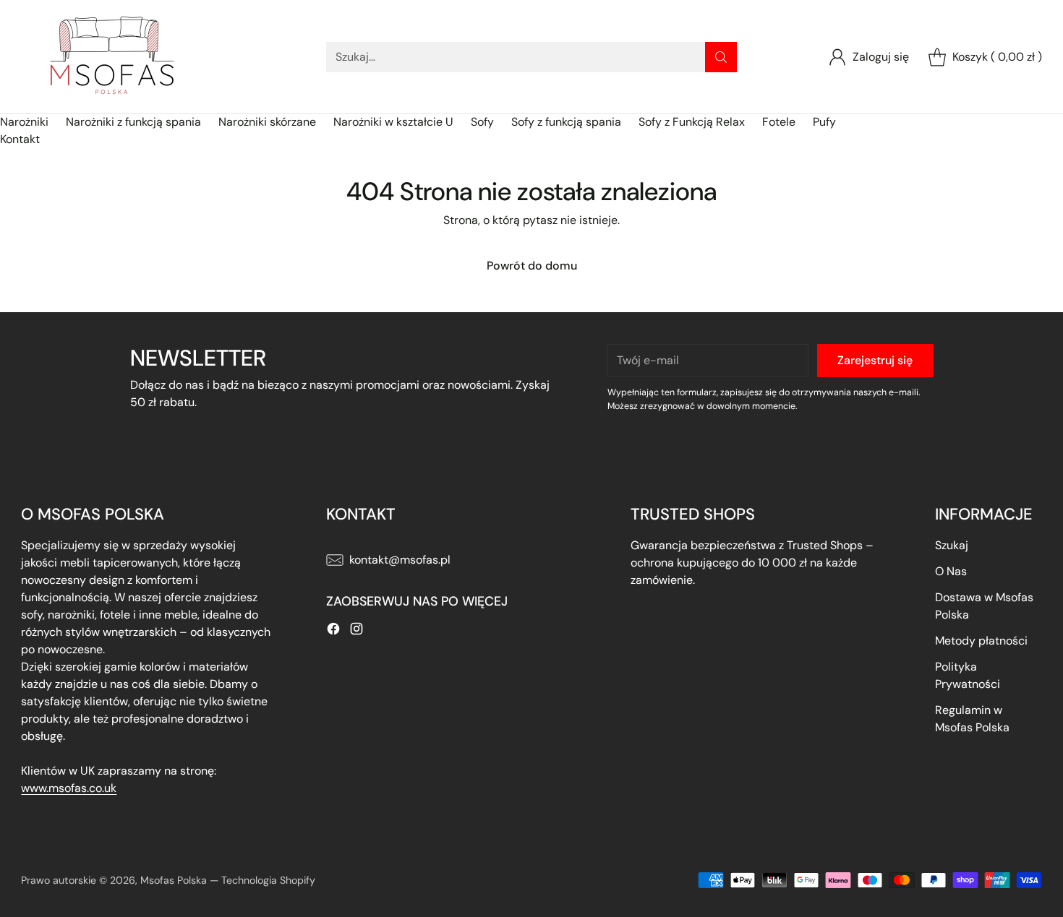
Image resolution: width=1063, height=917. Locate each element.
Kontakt (20, 139)
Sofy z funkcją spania (566, 121)
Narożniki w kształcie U (393, 121)
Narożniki (24, 121)
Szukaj (951, 545)
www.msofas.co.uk (68, 788)
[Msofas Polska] (111, 57)
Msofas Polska (173, 880)
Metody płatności (981, 640)
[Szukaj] (721, 57)
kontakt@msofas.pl (400, 559)
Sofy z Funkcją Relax (692, 121)
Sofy (482, 121)
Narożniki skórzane (267, 121)
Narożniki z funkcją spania (133, 121)
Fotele (778, 121)
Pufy (824, 121)
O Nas (951, 571)
